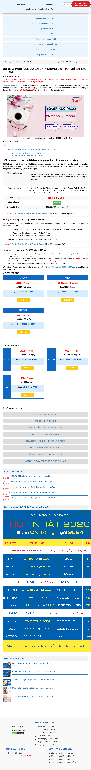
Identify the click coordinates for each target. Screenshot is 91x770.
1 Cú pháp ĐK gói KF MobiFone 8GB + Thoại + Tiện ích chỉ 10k (34, 696)
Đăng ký (57, 203)
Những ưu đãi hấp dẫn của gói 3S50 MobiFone (27, 153)
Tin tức (54, 9)
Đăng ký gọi (29, 9)
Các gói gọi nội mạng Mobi (47, 745)
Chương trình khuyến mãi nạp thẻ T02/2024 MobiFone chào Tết (33, 492)
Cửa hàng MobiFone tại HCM (62, 759)
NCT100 (23, 310)
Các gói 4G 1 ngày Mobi (46, 732)
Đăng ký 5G (33, 4)
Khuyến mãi (42, 9)
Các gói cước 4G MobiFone (47, 729)
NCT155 (68, 278)
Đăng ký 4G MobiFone (45, 726)
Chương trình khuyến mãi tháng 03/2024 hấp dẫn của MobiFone (33, 487)
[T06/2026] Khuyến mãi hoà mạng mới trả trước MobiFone (31, 476)
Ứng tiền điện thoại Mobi (45, 39)
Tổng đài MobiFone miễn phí (45, 44)
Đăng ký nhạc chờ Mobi (45, 49)
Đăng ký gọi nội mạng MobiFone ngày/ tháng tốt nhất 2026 (31, 481)
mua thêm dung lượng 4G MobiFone (69, 254)
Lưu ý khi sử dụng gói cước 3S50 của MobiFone (27, 155)
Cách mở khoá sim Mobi (45, 34)
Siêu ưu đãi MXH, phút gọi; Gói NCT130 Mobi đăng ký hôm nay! (34, 671)
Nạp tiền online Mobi (45, 55)
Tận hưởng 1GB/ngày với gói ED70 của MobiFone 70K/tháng (33, 680)
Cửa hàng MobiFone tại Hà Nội (62, 756)
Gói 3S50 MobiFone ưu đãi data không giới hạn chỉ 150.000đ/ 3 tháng (31, 149)
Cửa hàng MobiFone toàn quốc (62, 753)
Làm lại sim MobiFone (45, 29)
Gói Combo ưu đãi (49, 4)
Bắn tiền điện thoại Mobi (45, 18)
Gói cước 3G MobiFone (45, 736)
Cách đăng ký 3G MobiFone (47, 739)
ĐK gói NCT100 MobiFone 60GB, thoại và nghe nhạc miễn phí (33, 688)
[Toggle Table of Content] (4, 146)
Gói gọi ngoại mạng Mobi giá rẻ (48, 742)
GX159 (23, 278)
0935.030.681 (26, 755)
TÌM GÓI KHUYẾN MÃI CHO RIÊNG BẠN (81, 4)
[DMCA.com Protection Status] (18, 733)
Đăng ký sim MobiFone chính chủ (45, 23)
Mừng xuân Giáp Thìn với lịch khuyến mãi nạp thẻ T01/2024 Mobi (34, 498)
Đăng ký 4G (20, 4)
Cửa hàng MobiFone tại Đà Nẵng (63, 762)
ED (7, 387)
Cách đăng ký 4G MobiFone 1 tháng (28, 244)
